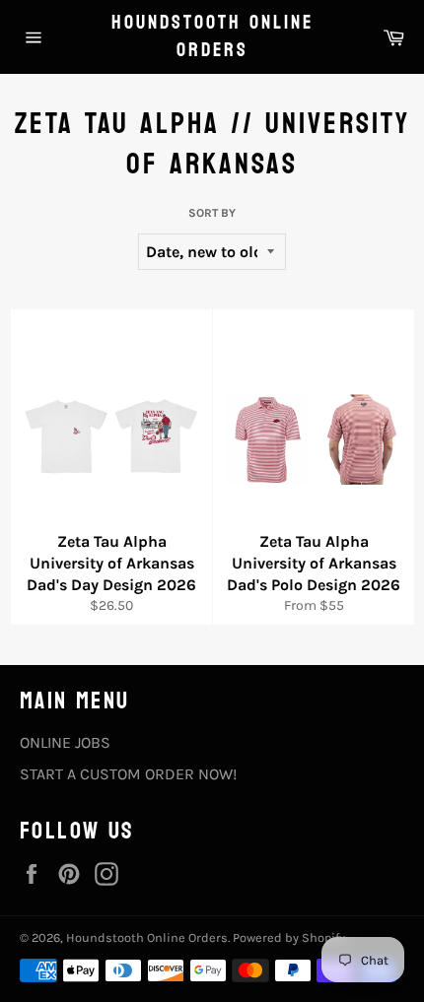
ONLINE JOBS (65, 742)
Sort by (212, 213)
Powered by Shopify (289, 937)
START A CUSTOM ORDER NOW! (128, 774)
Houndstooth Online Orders (212, 37)
